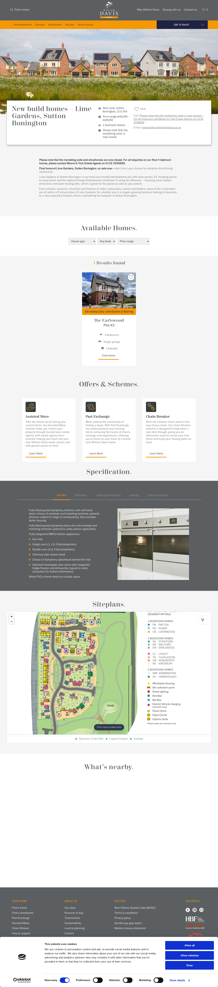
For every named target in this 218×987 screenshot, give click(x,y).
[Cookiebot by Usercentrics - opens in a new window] (22, 980)
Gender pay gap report (128, 923)
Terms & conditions (126, 913)
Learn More (36, 453)
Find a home (21, 9)
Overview (40, 25)
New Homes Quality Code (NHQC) (135, 907)
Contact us (190, 9)
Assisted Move (20, 923)
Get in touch (181, 24)
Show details (177, 980)
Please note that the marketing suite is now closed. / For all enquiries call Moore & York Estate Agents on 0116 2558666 (168, 119)
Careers (69, 933)
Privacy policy (122, 918)
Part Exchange (21, 918)
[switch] (98, 980)
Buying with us (172, 9)
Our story (70, 907)
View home (108, 355)
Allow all (189, 945)
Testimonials (72, 918)
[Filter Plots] (202, 620)
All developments (23, 25)
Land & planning (75, 928)
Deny (189, 965)
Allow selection (190, 955)
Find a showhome (23, 913)
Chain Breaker (20, 928)
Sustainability (73, 923)
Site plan (69, 25)
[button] (11, 616)
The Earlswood (109, 322)
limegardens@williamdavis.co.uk (161, 127)
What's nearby (85, 25)
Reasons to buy (74, 913)
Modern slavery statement (130, 928)
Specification (55, 25)
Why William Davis (148, 9)
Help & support (21, 933)
